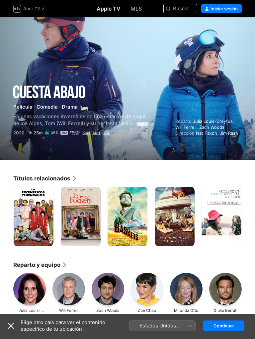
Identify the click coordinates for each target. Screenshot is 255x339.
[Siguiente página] (248, 216)
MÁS (142, 124)
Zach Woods (211, 127)
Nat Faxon (206, 133)
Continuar (223, 325)
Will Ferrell (186, 127)
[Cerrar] (11, 326)
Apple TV (109, 8)
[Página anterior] (6, 216)
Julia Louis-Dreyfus (213, 121)
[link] (45, 178)
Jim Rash (229, 133)
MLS (136, 8)
